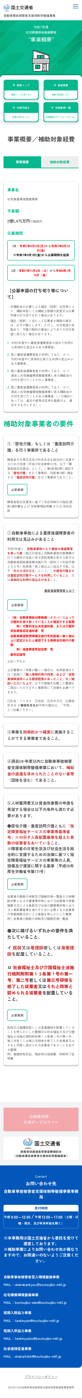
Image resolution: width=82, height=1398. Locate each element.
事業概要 (61, 89)
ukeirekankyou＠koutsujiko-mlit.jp (40, 1284)
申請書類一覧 (61, 112)
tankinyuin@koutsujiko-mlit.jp (37, 1320)
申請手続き (21, 112)
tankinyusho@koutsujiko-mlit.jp (38, 1338)
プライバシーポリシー (41, 1376)
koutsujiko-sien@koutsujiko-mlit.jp (41, 1302)
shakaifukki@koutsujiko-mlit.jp (38, 1356)
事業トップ (21, 89)
